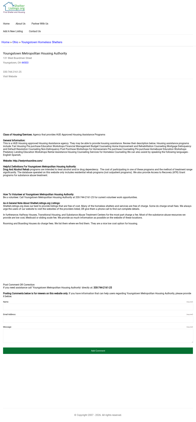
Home (5, 42)
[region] (98, 108)
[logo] (14, 7)
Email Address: (98, 314)
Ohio (15, 42)
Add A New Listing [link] (13, 31)
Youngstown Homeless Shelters (41, 42)
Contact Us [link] (35, 31)
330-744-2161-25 (12, 71)
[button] (98, 350)
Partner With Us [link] (40, 23)
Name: (98, 302)
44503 (25, 62)
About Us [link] (20, 23)
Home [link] (6, 23)
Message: (98, 327)
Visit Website (10, 76)
